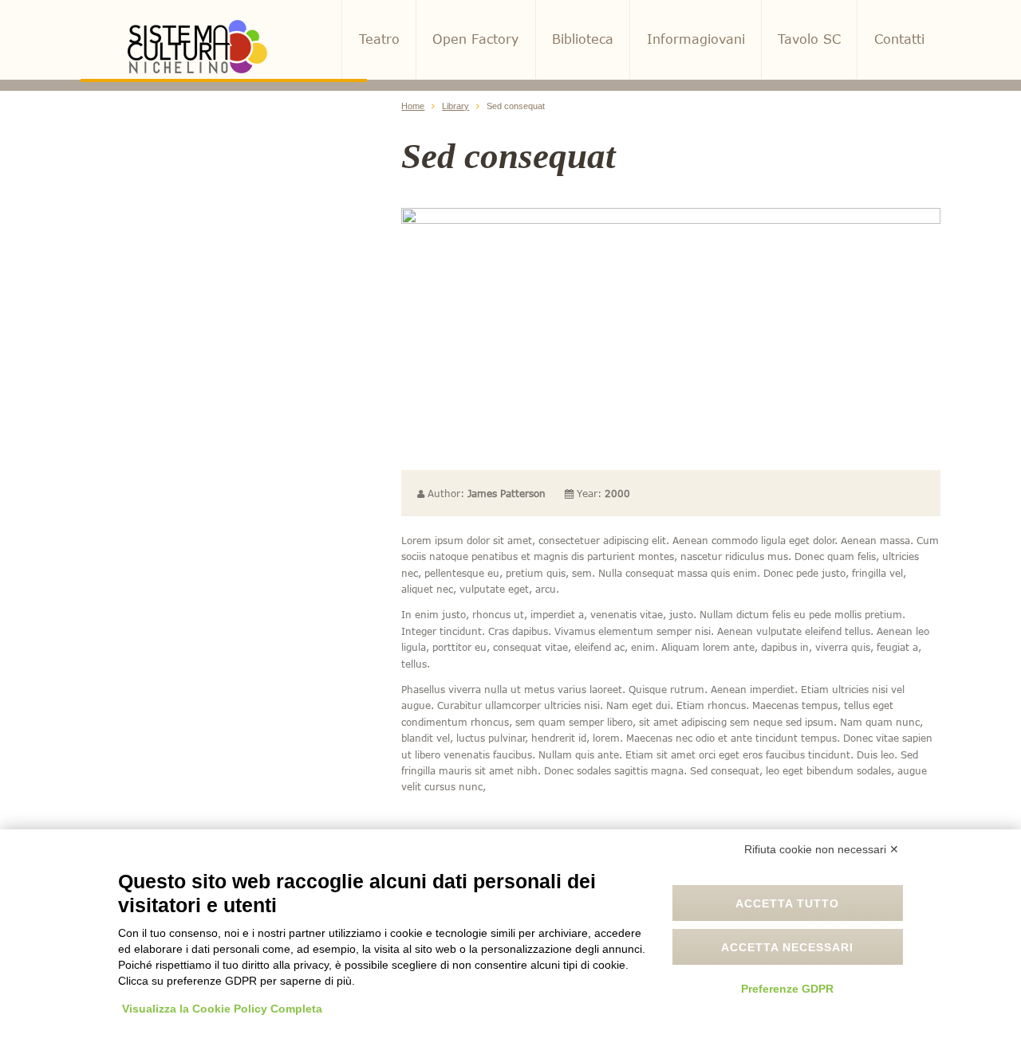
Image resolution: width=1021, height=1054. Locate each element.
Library (455, 106)
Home (412, 106)
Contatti (899, 39)
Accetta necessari (787, 947)
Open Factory (475, 39)
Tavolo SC (809, 39)
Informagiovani (696, 39)
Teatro (379, 39)
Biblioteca (582, 39)
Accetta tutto (787, 903)
